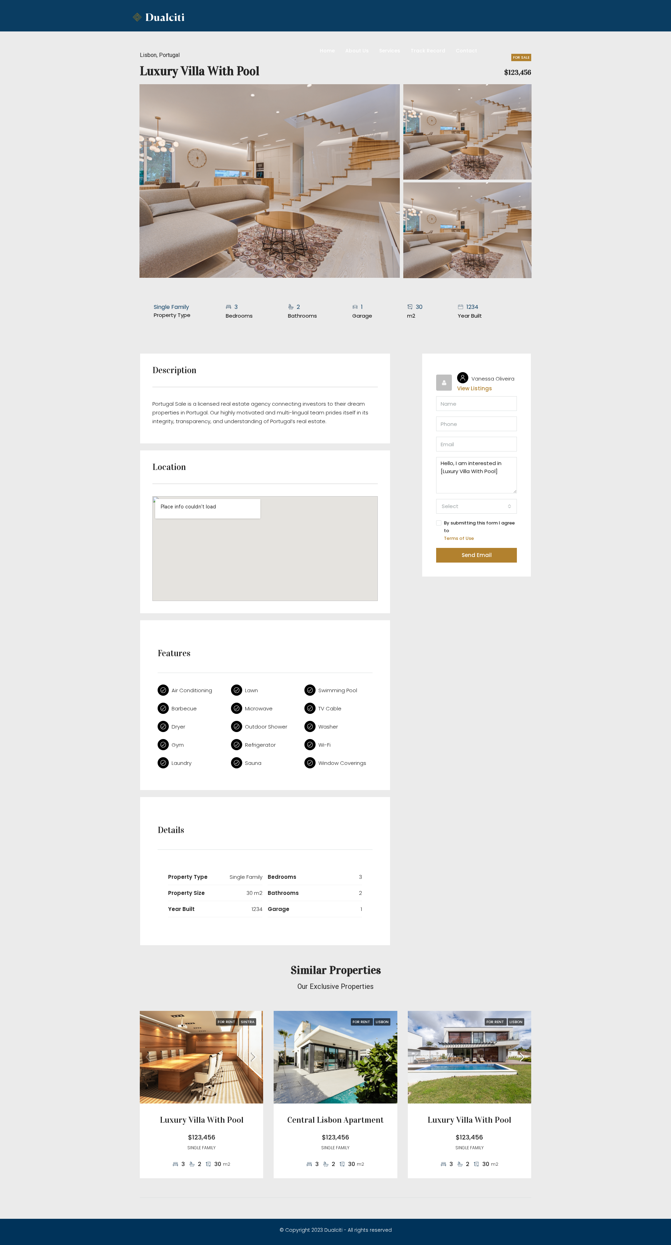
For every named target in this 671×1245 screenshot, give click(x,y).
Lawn (251, 690)
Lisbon (382, 1022)
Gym (178, 744)
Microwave (259, 708)
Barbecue (184, 708)
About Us (357, 50)
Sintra (247, 1022)
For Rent (227, 1022)
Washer (328, 726)
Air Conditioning (192, 690)
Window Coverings (342, 763)
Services (389, 50)
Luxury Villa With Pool (202, 1120)
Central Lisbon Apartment (335, 1120)
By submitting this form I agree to (479, 531)
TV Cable (329, 708)
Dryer (178, 726)
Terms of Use (459, 538)
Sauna (253, 763)
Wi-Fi (324, 744)
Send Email (477, 555)
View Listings (474, 388)
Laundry (182, 763)
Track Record (428, 50)
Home (327, 50)
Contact (466, 50)
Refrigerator (260, 744)
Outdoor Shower (266, 726)
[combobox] (476, 506)
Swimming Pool (337, 690)
